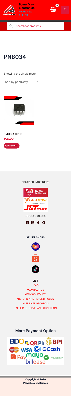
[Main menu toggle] (65, 10)
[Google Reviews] (43, 222)
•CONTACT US (35, 289)
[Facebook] (27, 222)
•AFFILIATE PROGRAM (36, 303)
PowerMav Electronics (27, 6)
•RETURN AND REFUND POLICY (35, 298)
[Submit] (11, 26)
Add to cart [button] (11, 146)
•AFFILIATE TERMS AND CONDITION (35, 307)
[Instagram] (32, 222)
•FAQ (35, 285)
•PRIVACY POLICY (35, 294)
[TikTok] (38, 222)
